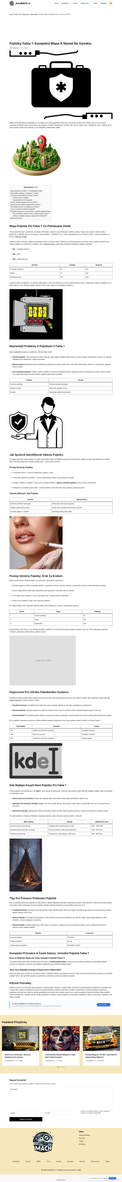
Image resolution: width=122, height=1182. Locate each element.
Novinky (82, 1138)
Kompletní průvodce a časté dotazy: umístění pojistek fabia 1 (30, 211)
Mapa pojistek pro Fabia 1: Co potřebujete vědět (26, 191)
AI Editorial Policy (61, 1180)
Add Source (112, 1178)
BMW (39, 1161)
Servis (75, 3)
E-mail (48, 1113)
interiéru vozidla (21, 237)
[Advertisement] (61, 28)
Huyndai (70, 1161)
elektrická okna (49, 244)
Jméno (13, 1113)
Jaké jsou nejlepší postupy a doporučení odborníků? (30, 216)
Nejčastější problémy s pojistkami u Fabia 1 (24, 193)
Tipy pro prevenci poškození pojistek (22, 209)
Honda (58, 1161)
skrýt (35, 187)
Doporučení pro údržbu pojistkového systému (25, 204)
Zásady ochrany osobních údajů (69, 1170)
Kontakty (104, 3)
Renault (82, 1161)
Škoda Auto (95, 1161)
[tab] (57, 1067)
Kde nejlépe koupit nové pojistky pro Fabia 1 (25, 207)
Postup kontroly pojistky (21, 198)
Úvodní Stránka (84, 1135)
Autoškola (16, 1161)
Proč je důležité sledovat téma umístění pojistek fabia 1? (31, 213)
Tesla (107, 1161)
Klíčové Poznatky (16, 218)
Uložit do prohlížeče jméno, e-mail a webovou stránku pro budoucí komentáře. (95, 1112)
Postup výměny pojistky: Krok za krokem (24, 202)
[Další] (117, 1046)
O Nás (95, 3)
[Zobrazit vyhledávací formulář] (111, 3)
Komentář (14, 1089)
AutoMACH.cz (15, 48)
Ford (48, 1161)
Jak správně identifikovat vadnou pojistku (24, 195)
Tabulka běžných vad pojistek (22, 200)
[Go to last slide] (4, 1046)
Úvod (56, 3)
